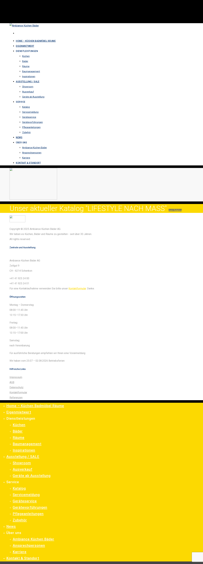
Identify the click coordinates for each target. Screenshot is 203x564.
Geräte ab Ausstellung (32, 476)
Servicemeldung (26, 495)
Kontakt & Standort (22, 558)
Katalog (19, 488)
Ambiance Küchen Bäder (33, 539)
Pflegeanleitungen (28, 514)
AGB (12, 382)
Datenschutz (16, 387)
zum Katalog (175, 210)
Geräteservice (25, 501)
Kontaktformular (77, 288)
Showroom (22, 463)
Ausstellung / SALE (22, 457)
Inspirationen (24, 450)
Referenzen (16, 397)
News (11, 526)
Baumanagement (27, 444)
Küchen (19, 425)
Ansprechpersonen (29, 545)
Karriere (19, 552)
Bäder (18, 431)
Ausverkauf (22, 469)
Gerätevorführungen (30, 507)
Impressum (16, 377)
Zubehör (20, 520)
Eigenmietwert (18, 412)
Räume (18, 438)
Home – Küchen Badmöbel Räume (35, 406)
